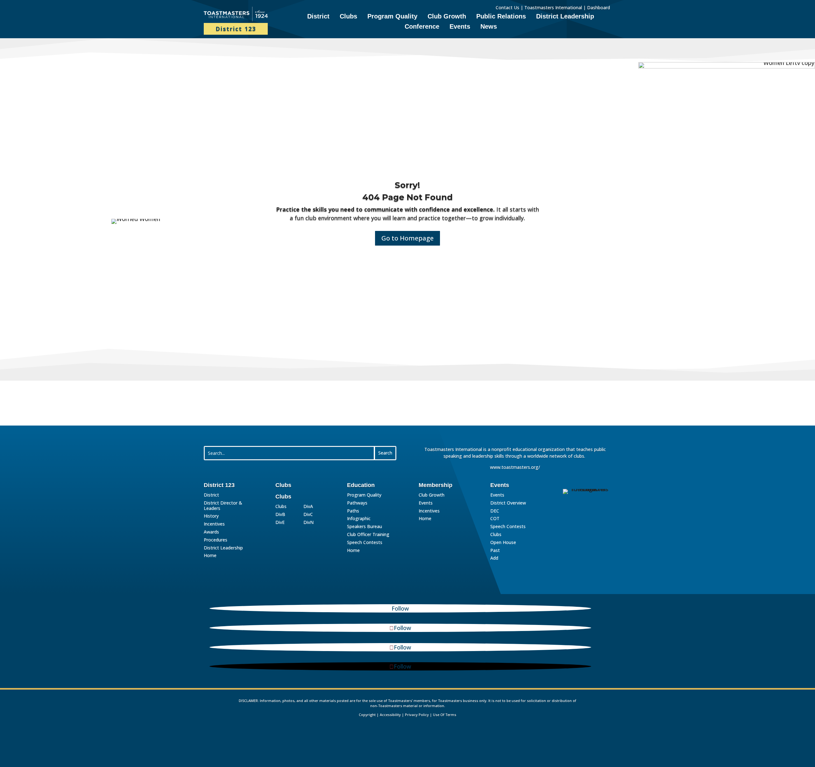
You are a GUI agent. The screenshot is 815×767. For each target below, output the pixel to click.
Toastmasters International (553, 7)
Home (210, 555)
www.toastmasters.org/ (515, 467)
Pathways (357, 503)
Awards (211, 532)
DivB (280, 514)
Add (494, 558)
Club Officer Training (368, 534)
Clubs (348, 17)
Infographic (359, 518)
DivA (308, 506)
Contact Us (507, 7)
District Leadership (565, 17)
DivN (308, 522)
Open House (503, 542)
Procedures (215, 540)
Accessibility (390, 714)
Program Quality (392, 17)
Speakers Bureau (364, 526)
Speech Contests (364, 542)
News (488, 27)
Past (495, 550)
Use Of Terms (444, 714)
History (211, 516)
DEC (494, 511)
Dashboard (599, 7)
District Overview (508, 503)
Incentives (214, 524)
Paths (353, 511)
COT (495, 518)
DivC (308, 514)
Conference (422, 27)
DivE (280, 522)
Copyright (367, 714)
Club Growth (447, 17)
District (318, 17)
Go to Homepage (407, 238)
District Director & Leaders (223, 505)
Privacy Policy (417, 714)
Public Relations (501, 17)
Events (460, 27)
